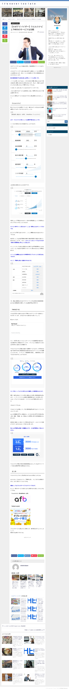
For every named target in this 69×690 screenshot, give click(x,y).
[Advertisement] (19, 545)
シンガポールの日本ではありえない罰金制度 (14, 626)
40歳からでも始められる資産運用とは (33, 629)
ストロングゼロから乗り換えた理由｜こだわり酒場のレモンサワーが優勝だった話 (60, 97)
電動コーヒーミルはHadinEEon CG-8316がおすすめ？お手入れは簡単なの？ (60, 104)
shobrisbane (24, 565)
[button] (3, 12)
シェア (5, 24)
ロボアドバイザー (15, 23)
